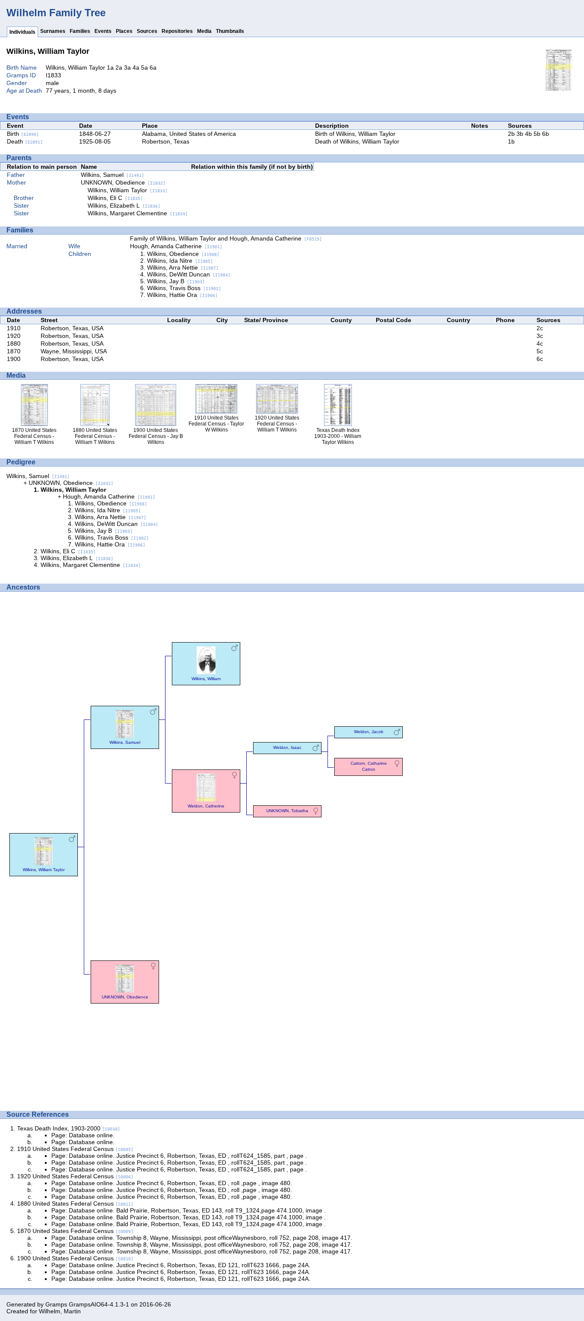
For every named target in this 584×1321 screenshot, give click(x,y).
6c (540, 358)
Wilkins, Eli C (115, 197)
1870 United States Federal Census (75, 1230)
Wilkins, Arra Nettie (182, 267)
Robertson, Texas (165, 141)
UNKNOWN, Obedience (123, 182)
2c (540, 328)
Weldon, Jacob (368, 731)
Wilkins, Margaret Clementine (138, 213)
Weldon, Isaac (287, 747)
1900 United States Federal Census (75, 1258)
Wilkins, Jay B (176, 281)
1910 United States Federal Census (75, 1148)
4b (528, 133)
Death (25, 141)
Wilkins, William (206, 678)
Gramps (56, 1304)
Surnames (52, 31)
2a (118, 67)
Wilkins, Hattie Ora (182, 294)
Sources (147, 31)
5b (537, 133)
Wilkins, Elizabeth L (124, 205)
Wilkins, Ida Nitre (180, 260)
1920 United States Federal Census (75, 1176)
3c (540, 335)
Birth (23, 133)
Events (103, 31)
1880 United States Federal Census (75, 1203)
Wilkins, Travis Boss (184, 288)
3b (519, 133)
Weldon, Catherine (206, 806)
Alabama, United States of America (189, 133)
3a (127, 67)
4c (540, 343)
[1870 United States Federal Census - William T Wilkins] (559, 88)
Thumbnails (230, 31)
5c (540, 351)
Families (80, 31)
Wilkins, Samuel (112, 174)
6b (545, 133)
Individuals (22, 32)
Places (124, 31)
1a (110, 67)
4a (136, 67)
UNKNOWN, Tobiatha (287, 810)
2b (511, 133)
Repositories (177, 31)
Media (204, 31)
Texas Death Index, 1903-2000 (68, 1128)
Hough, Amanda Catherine (176, 246)
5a (144, 67)
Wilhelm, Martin (60, 1311)
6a (153, 67)
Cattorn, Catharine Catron (369, 766)
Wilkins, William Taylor (128, 190)
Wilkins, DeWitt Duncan (188, 274)
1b (511, 141)
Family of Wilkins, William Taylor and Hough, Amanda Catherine (226, 238)
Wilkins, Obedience (183, 253)
